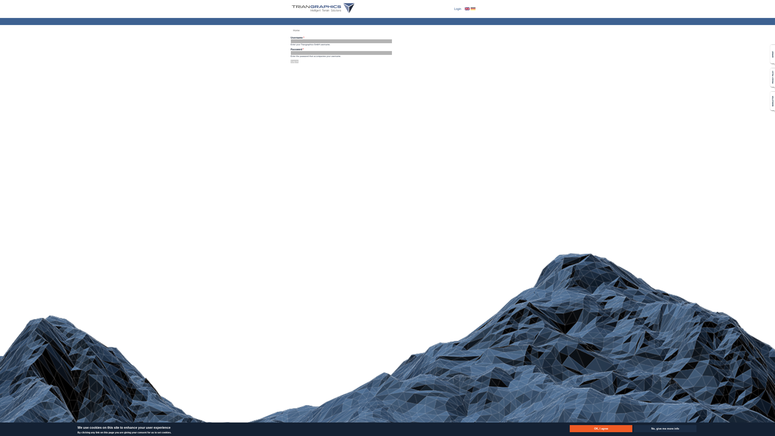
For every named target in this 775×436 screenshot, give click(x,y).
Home (296, 30)
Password (297, 49)
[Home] (323, 8)
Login (457, 8)
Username (297, 37)
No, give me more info (665, 428)
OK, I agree (601, 428)
